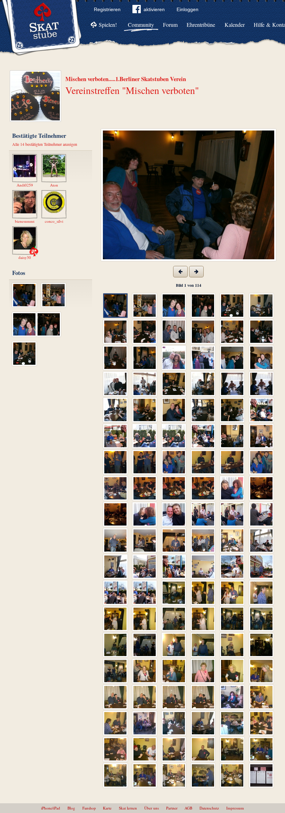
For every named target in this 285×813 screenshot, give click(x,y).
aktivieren (154, 9)
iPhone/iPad (50, 808)
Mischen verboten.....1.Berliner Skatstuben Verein (125, 78)
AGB (188, 808)
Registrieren (107, 9)
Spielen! (108, 24)
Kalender (235, 24)
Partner (172, 808)
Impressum (235, 808)
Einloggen (187, 9)
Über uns (151, 808)
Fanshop (89, 808)
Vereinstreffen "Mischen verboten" (132, 90)
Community (141, 24)
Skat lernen (128, 808)
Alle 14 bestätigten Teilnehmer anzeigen (44, 144)
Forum (170, 24)
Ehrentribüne (201, 24)
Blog (71, 808)
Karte (107, 808)
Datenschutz (209, 808)
